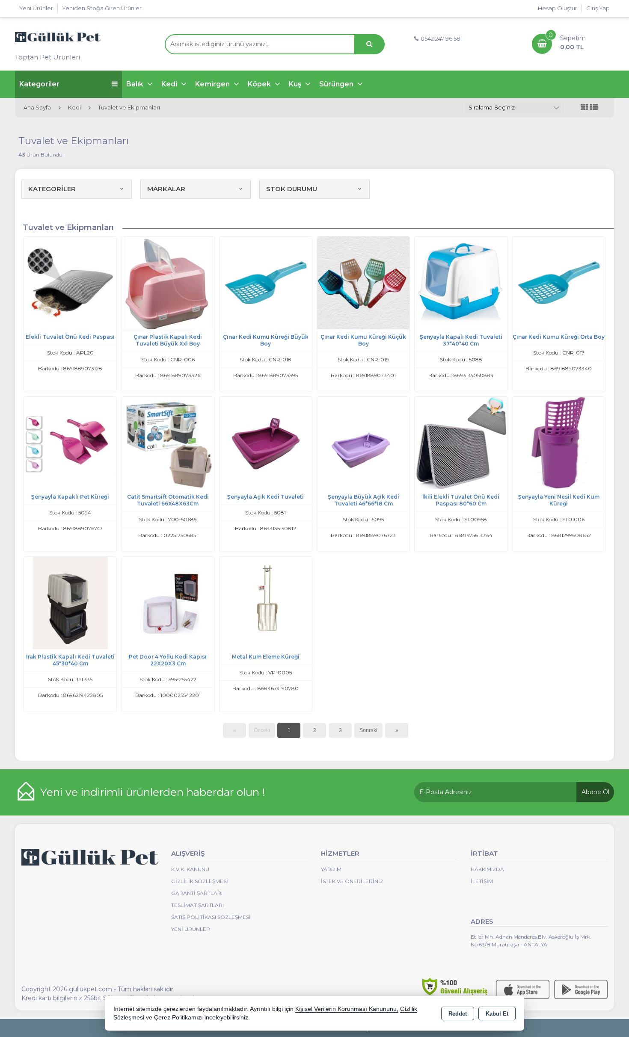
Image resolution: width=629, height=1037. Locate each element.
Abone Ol (595, 792)
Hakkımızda (487, 869)
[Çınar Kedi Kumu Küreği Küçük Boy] (363, 282)
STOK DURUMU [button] (291, 189)
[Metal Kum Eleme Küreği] (266, 602)
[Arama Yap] (369, 44)
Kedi (170, 84)
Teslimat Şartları (197, 905)
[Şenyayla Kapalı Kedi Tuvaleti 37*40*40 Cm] (461, 282)
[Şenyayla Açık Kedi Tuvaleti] (266, 442)
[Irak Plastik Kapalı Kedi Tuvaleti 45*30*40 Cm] (70, 602)
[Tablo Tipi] (594, 107)
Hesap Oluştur (557, 8)
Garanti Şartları (197, 893)
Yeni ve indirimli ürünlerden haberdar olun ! (152, 792)
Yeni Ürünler (190, 929)
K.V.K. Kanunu (190, 869)
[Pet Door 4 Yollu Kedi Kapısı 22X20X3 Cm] (168, 602)
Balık (135, 84)
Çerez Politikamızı (178, 1017)
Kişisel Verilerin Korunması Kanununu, (346, 1009)
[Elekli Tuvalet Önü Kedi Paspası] (70, 282)
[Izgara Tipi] (584, 107)
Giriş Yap (598, 8)
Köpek (260, 84)
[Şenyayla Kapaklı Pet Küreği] (70, 442)
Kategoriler (39, 84)
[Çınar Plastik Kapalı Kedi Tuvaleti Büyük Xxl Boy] (168, 282)
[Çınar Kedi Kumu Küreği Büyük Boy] (266, 282)
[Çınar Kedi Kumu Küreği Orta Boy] (559, 282)
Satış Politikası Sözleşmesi (211, 917)
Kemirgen (213, 84)
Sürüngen (337, 84)
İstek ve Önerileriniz (352, 881)
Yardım (331, 869)
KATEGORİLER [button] (52, 189)
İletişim (482, 881)
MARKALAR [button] (166, 189)
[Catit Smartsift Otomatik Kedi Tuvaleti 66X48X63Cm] (168, 442)
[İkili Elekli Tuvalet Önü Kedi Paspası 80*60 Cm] (461, 442)
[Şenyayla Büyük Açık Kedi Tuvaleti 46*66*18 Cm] (363, 442)
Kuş (296, 84)
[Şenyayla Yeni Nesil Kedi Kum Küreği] (559, 442)
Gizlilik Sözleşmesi (199, 881)
